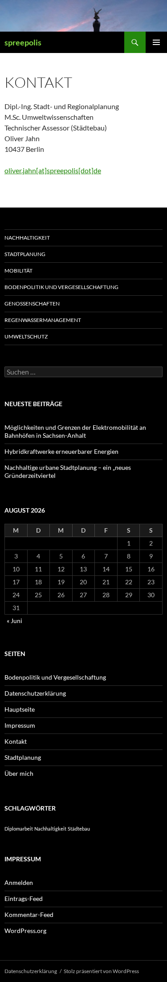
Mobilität (18, 270)
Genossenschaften (32, 303)
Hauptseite (19, 709)
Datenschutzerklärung (35, 693)
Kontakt (15, 741)
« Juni (14, 620)
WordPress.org (25, 930)
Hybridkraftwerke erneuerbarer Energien (61, 451)
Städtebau (79, 828)
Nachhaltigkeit (27, 237)
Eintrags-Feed (23, 898)
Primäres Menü (156, 42)
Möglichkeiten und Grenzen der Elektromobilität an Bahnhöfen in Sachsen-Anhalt (75, 431)
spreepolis (22, 42)
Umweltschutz (26, 336)
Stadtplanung (24, 254)
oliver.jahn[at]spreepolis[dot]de (52, 170)
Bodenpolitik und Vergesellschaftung (61, 287)
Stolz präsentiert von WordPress (101, 971)
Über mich (18, 773)
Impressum (19, 725)
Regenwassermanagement (42, 320)
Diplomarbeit (18, 828)
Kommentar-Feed (28, 914)
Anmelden (18, 882)
